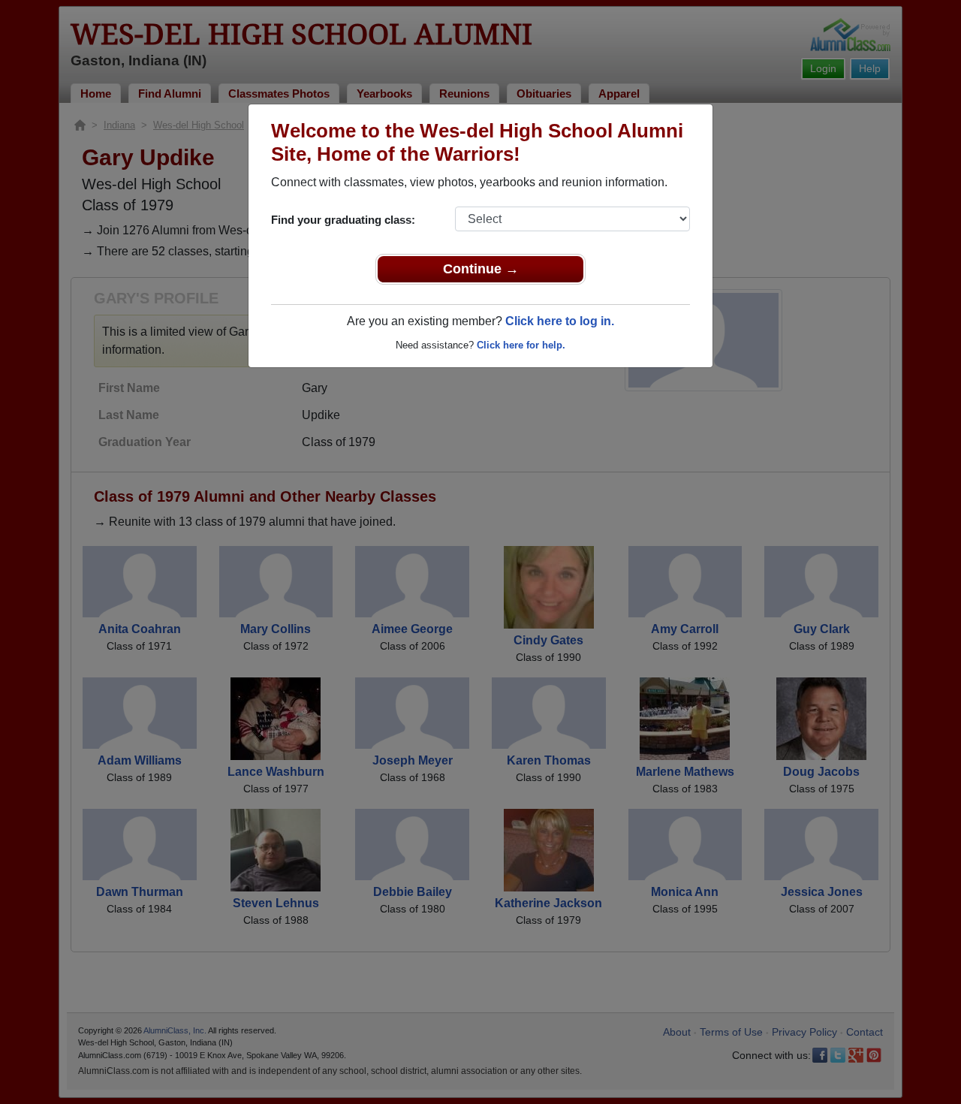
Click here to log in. (559, 321)
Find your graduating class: (343, 219)
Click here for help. (521, 345)
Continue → (481, 268)
